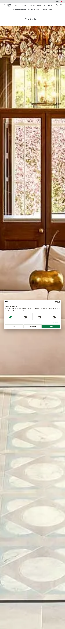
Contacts (49, 5)
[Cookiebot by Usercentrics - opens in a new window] (54, 302)
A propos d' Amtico (40, 5)
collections (8, 12)
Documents (31, 5)
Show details (55, 322)
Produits (17, 5)
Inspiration (23, 5)
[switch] (25, 317)
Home (4, 12)
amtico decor (15, 12)
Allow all (51, 326)
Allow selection (32, 326)
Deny (14, 326)
